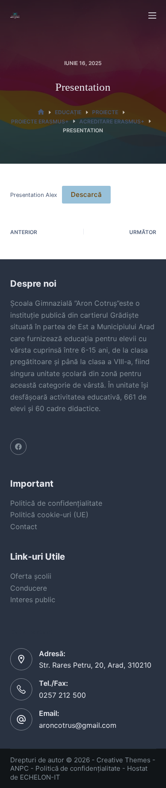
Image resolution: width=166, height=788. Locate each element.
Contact (23, 526)
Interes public (32, 599)
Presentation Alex (33, 195)
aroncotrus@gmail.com (77, 725)
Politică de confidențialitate (56, 503)
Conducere (28, 588)
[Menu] (152, 15)
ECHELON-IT (40, 777)
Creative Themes (124, 760)
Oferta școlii (30, 576)
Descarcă (86, 194)
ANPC (19, 768)
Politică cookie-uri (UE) (49, 514)
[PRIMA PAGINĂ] (41, 112)
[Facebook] (18, 446)
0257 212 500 (62, 695)
